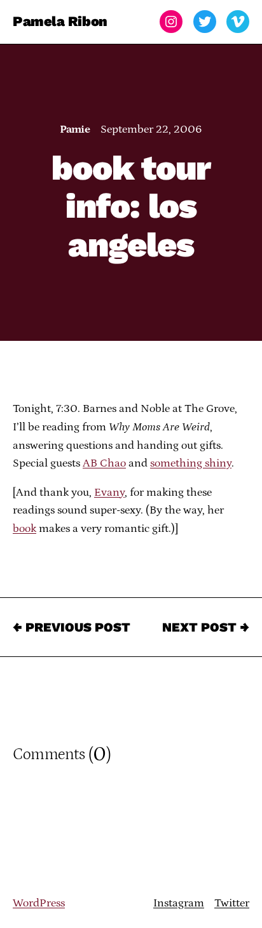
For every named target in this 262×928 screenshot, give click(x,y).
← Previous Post (71, 627)
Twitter (231, 903)
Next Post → (205, 627)
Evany (109, 492)
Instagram (178, 903)
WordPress (39, 903)
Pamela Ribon (60, 21)
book (24, 528)
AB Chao (104, 463)
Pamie (75, 129)
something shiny (190, 463)
